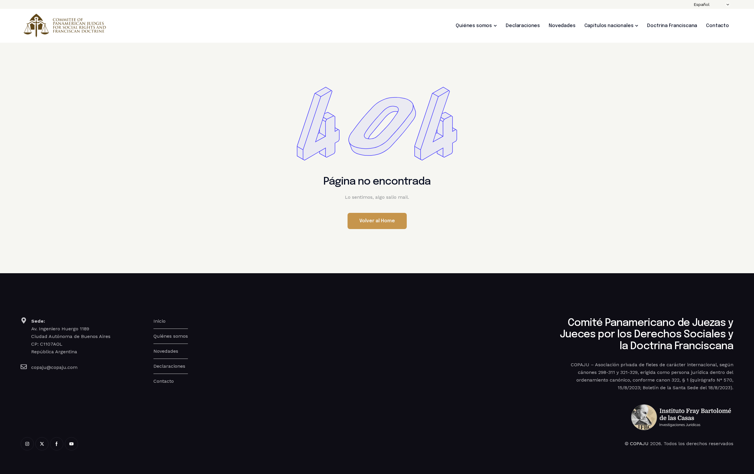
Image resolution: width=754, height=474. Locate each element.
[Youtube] (71, 443)
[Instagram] (27, 443)
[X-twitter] (42, 443)
